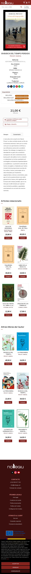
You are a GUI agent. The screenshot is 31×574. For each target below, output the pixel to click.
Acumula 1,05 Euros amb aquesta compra (14, 119)
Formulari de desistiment (15, 524)
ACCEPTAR (15, 564)
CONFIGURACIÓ (15, 571)
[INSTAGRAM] (15, 472)
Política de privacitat (15, 503)
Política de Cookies (15, 506)
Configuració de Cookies (15, 509)
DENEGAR (15, 567)
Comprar (8, 238)
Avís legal (15, 497)
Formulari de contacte (15, 488)
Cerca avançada (26, 7)
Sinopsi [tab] (5, 134)
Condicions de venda (15, 500)
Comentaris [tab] (17, 134)
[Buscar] (21, 7)
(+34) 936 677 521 (15, 482)
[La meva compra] (24, 2)
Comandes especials (15, 521)
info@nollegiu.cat (15, 485)
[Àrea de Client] (26, 2)
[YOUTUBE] (18, 472)
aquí (8, 559)
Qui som (15, 518)
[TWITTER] (12, 472)
